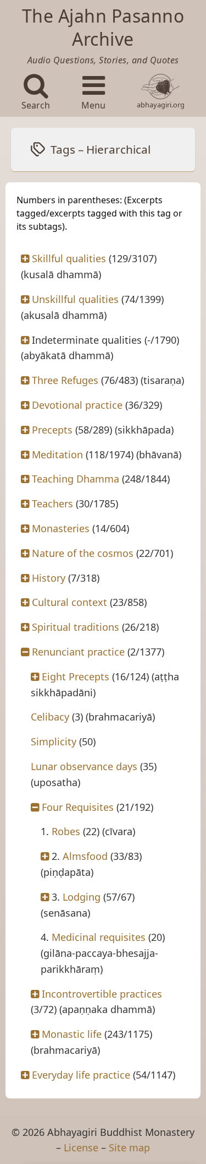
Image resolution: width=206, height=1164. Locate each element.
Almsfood (85, 856)
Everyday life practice (81, 1074)
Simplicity (53, 741)
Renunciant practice (78, 651)
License (81, 1147)
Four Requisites (78, 807)
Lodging (82, 896)
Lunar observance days (84, 766)
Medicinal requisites (99, 937)
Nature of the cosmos (82, 553)
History (48, 577)
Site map (129, 1147)
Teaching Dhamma (75, 478)
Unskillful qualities (75, 299)
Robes (66, 831)
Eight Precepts (75, 676)
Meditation (57, 454)
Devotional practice (77, 405)
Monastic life (72, 1034)
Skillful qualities (69, 258)
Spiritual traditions (75, 627)
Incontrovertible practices (102, 993)
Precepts (52, 429)
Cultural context (69, 602)
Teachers (52, 503)
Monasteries (61, 528)
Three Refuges (65, 380)
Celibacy (50, 716)
